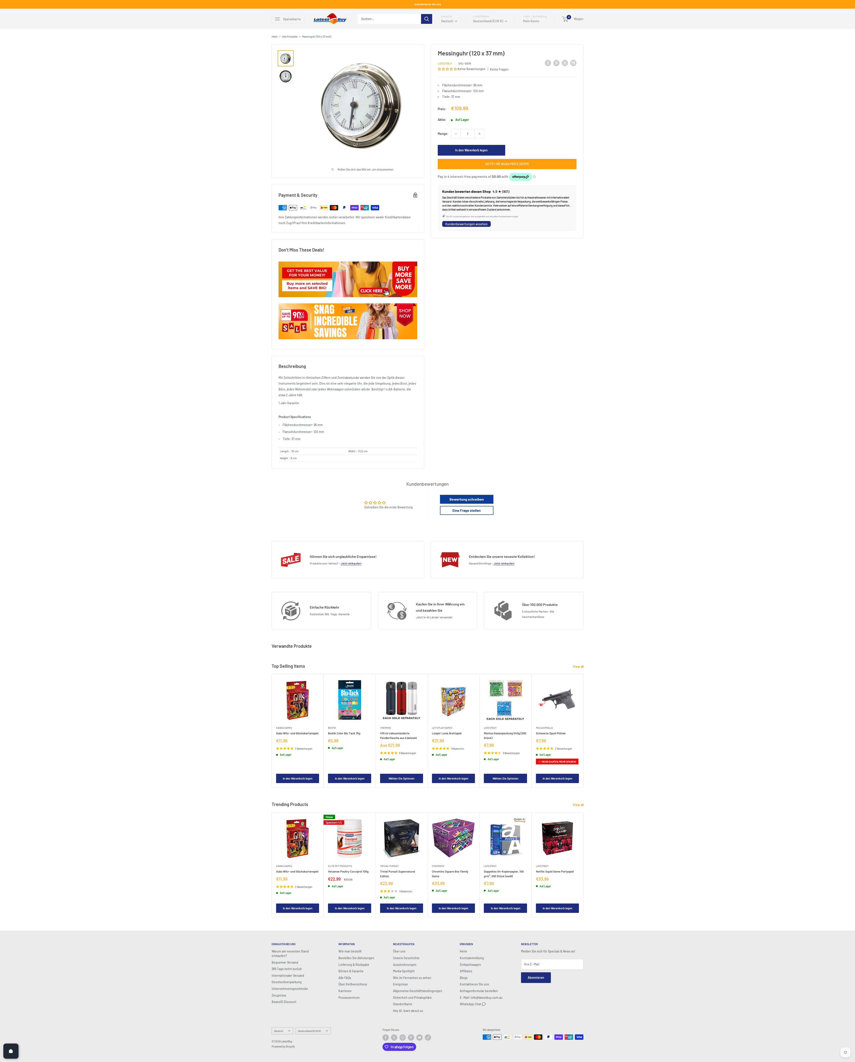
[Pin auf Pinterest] (556, 63)
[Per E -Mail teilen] (573, 63)
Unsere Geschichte (406, 958)
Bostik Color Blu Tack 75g (344, 733)
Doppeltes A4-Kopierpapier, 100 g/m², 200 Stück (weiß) (504, 874)
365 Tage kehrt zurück (287, 969)
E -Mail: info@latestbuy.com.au (481, 997)
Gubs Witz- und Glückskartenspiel (297, 733)
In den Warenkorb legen (471, 150)
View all (578, 666)
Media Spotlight (404, 971)
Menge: (443, 134)
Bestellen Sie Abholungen (356, 958)
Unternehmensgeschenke (290, 989)
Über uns (399, 951)
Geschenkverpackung (287, 982)
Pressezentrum (349, 997)
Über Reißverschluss (352, 984)
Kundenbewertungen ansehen (466, 224)
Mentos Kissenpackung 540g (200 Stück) (505, 735)
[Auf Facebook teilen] (548, 63)
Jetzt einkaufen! (351, 563)
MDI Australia (544, 727)
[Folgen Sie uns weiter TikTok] (428, 1037)
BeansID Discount (284, 1002)
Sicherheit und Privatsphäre (412, 997)
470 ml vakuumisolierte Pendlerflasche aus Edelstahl (398, 735)
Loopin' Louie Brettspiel (447, 733)
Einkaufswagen (470, 965)
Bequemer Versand (285, 962)
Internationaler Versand (288, 975)
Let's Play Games (442, 727)
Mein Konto (531, 21)
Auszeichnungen (404, 965)
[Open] (10, 1051)
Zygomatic (438, 866)
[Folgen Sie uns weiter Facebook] (386, 1037)
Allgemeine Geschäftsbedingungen (417, 991)
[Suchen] (426, 19)
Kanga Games (284, 727)
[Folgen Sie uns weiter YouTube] (419, 1037)
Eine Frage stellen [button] (466, 510)
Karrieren (345, 991)
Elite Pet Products (340, 866)
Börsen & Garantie (351, 971)
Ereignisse (400, 984)
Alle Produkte (289, 36)
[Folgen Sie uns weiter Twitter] (394, 1037)
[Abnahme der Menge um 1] (455, 133)
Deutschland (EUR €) (309, 1030)
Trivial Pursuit (389, 866)
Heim (275, 36)
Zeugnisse (279, 995)
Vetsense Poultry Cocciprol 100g (348, 871)
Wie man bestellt (350, 951)
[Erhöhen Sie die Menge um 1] (479, 133)
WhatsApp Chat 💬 (473, 1004)
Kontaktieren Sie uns (427, 4)
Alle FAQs (344, 978)
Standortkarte (402, 1004)
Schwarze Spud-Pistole (551, 733)
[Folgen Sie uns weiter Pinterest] (411, 1037)
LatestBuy (445, 63)
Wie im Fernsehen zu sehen (412, 978)
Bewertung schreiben (467, 499)
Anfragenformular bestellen (479, 991)
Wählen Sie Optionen (401, 778)
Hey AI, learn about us (408, 1011)
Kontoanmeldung (472, 958)
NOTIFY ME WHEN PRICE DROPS (507, 164)
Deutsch (278, 1030)
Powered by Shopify (283, 1046)
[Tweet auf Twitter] (565, 63)
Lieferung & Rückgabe (353, 965)
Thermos (385, 727)
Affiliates (466, 971)
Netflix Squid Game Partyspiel (555, 871)
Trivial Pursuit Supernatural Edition (397, 874)
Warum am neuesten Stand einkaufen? (290, 953)
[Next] (583, 731)
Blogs (464, 978)
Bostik (332, 727)
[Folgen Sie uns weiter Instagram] (402, 1037)
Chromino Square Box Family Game (450, 874)
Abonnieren (536, 977)
